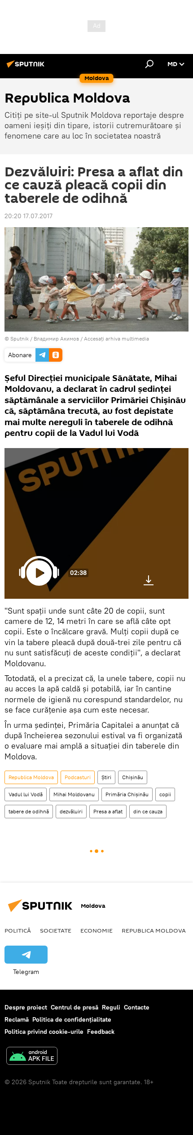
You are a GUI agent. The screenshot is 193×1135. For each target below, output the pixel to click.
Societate (55, 930)
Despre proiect (25, 1007)
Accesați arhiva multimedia (116, 338)
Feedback (100, 1031)
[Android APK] (31, 1057)
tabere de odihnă (29, 811)
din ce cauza (147, 811)
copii (165, 794)
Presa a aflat (108, 811)
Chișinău (132, 777)
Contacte (136, 1007)
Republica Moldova (31, 777)
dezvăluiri (71, 811)
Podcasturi (78, 777)
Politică (17, 930)
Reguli (111, 1007)
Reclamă (16, 1019)
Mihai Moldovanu (74, 794)
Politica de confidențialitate (71, 1019)
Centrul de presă (74, 1007)
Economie (96, 930)
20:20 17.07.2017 (28, 216)
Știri (106, 777)
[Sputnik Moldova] (26, 67)
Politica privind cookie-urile (43, 1031)
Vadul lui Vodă (26, 794)
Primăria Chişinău (127, 794)
